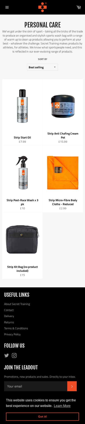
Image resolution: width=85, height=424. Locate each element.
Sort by (42, 59)
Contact (9, 310)
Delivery (9, 316)
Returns (9, 322)
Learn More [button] (62, 406)
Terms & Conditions (16, 328)
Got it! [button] (42, 416)
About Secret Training (17, 304)
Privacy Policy (12, 334)
